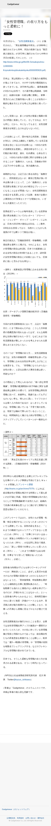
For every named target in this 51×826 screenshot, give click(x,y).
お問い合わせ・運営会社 (35, 818)
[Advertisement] (25, 714)
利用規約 (21, 818)
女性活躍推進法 (26, 41)
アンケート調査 (25, 484)
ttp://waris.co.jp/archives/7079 (20, 489)
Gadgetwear (13, 4)
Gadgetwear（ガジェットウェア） (16, 809)
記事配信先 (11, 818)
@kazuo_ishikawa (22, 679)
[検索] (47, 4)
